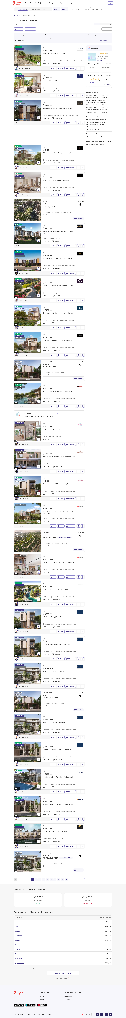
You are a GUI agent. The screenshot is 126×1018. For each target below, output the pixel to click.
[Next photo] (39, 56)
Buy (26, 3)
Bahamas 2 (18, 958)
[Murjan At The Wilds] (49, 701)
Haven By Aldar (19, 922)
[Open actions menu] (82, 68)
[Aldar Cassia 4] (49, 541)
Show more (103, 40)
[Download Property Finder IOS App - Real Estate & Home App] (19, 1005)
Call (54, 68)
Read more (91, 82)
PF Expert (67, 1000)
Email (61, 68)
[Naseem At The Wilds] (49, 370)
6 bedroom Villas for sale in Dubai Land (97, 107)
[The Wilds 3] (49, 210)
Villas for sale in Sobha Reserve (95, 124)
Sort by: (98, 29)
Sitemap (49, 1014)
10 (66, 880)
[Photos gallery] (27, 55)
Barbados (18, 945)
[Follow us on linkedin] (110, 1014)
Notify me (70, 415)
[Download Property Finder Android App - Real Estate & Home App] (30, 1005)
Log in (110, 3)
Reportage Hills (19, 963)
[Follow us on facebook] (101, 1014)
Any (97, 24)
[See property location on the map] (38, 63)
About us (42, 996)
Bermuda (17, 949)
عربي (77, 1014)
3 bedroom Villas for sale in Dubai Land (97, 105)
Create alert (31, 29)
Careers (41, 1000)
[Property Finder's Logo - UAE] (17, 3)
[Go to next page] (83, 879)
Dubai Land (22, 9)
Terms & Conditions (19, 1014)
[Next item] (110, 64)
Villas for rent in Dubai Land (94, 137)
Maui (16, 926)
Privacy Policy (31, 1014)
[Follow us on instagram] (97, 1014)
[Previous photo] (15, 56)
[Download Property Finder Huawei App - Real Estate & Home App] (42, 1005)
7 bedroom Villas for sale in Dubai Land (97, 112)
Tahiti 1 (17, 931)
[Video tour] (19, 788)
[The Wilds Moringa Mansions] (49, 861)
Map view (20, 29)
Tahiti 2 (17, 940)
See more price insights (63, 973)
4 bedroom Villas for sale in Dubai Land (97, 95)
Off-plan (103, 24)
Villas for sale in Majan (92, 127)
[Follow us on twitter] (106, 1014)
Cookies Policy (41, 1014)
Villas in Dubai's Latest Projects (95, 144)
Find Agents (61, 3)
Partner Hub (68, 996)
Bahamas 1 (18, 935)
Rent (31, 3)
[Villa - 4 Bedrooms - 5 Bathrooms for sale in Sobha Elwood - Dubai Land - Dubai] (49, 461)
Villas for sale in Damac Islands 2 (95, 122)
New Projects (39, 3)
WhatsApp (71, 68)
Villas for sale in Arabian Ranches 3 (96, 120)
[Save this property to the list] (78, 68)
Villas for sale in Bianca (92, 129)
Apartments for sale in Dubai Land (95, 100)
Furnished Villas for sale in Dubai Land (96, 109)
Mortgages (70, 3)
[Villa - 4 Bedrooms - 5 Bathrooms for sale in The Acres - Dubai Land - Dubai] (49, 433)
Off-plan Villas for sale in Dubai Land (96, 147)
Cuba (16, 954)
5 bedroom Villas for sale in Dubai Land (97, 97)
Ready (109, 24)
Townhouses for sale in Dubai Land (96, 102)
